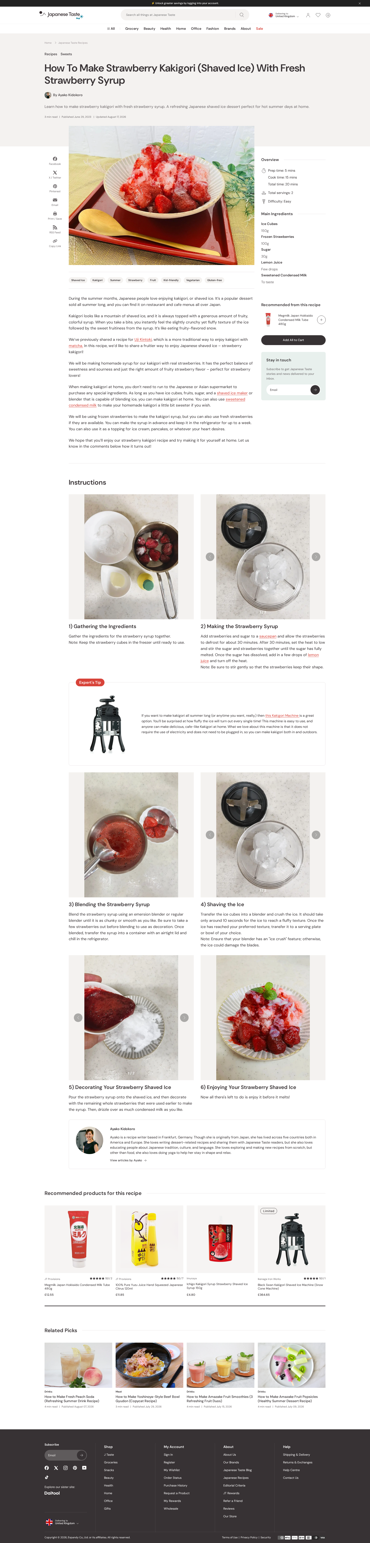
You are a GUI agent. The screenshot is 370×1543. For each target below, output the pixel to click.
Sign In (168, 1455)
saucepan (267, 636)
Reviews (228, 1508)
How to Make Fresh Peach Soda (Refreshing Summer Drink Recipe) (72, 1398)
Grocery (132, 28)
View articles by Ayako (126, 1160)
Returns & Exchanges (297, 1462)
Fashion (212, 28)
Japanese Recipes (236, 1478)
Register (169, 1462)
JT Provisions (52, 1279)
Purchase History (175, 1485)
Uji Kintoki (143, 339)
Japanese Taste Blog (237, 1470)
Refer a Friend (233, 1501)
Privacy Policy (249, 1537)
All (113, 28)
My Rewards (172, 1501)
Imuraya (192, 1278)
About (246, 28)
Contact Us (290, 1478)
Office (196, 28)
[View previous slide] (210, 557)
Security (266, 1537)
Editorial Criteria (234, 1485)
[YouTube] (84, 1468)
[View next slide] (316, 557)
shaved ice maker (232, 393)
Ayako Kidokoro (122, 1129)
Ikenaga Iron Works (269, 1279)
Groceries (111, 1462)
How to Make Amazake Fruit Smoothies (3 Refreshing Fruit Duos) (220, 1398)
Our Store (230, 1516)
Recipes (51, 54)
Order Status (173, 1478)
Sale (259, 28)
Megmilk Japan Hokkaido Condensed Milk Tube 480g (295, 320)
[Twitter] (56, 1468)
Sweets (66, 54)
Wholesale (171, 1508)
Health (165, 28)
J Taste (109, 1455)
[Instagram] (65, 1468)
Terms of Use (230, 1537)
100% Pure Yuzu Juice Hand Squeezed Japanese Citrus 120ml (149, 1287)
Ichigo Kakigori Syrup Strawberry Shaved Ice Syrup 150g (217, 1286)
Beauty (149, 28)
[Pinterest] (75, 1468)
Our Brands (231, 1462)
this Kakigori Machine (282, 715)
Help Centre (291, 1470)
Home (181, 28)
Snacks (109, 1470)
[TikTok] (47, 1477)
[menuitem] (111, 28)
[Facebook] (47, 1468)
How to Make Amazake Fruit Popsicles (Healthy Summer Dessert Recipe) (288, 1398)
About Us (229, 1455)
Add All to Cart (293, 340)
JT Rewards (231, 1493)
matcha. (76, 345)
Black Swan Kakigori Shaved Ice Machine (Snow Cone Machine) (290, 1287)
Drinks (48, 1391)
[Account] (308, 15)
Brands (230, 28)
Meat (119, 1391)
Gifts (107, 1508)
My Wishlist (172, 1470)
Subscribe (315, 390)
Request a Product (176, 1493)
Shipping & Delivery (296, 1455)
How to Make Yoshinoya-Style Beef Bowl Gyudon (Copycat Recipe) (148, 1398)
